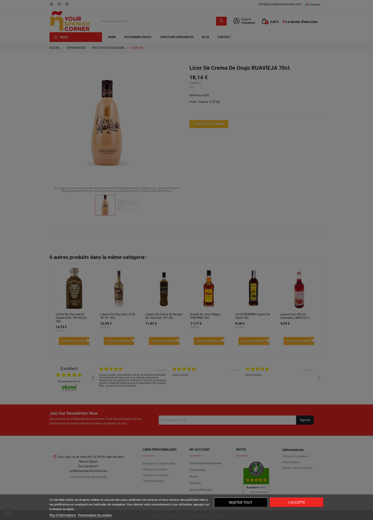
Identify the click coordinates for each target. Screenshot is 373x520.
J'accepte (296, 502)
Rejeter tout (240, 502)
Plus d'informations (63, 515)
